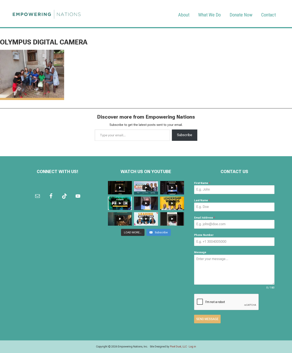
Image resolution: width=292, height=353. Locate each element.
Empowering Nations (46, 13)
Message (200, 252)
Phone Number (204, 235)
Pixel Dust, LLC (178, 346)
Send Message (207, 319)
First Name (202, 183)
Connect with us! (57, 171)
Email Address (204, 217)
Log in (192, 346)
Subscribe (184, 135)
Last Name (202, 200)
